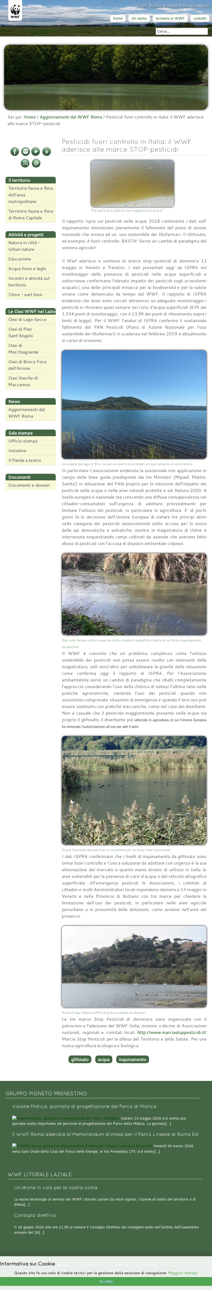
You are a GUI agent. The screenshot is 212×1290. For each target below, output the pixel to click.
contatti (200, 18)
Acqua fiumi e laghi (27, 268)
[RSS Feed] (25, 167)
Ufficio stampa (23, 441)
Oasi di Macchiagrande (23, 348)
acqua (104, 1059)
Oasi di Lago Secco (27, 319)
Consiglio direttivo (35, 1215)
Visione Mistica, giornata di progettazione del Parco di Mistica (84, 1106)
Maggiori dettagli (183, 1272)
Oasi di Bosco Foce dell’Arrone (27, 365)
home (118, 18)
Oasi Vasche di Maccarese (23, 381)
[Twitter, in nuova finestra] (36, 155)
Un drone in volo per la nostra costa (55, 1187)
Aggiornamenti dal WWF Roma (71, 117)
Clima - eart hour (25, 294)
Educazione (19, 259)
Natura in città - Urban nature (24, 245)
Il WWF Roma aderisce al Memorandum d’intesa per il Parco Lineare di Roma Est (105, 1134)
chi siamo (139, 18)
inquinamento (132, 1059)
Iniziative (17, 450)
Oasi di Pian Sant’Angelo (20, 332)
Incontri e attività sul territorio (28, 281)
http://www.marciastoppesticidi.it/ (171, 1032)
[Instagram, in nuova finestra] (26, 155)
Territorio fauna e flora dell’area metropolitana (30, 194)
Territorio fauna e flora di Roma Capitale (30, 214)
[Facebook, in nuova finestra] (15, 155)
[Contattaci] (36, 167)
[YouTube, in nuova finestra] (47, 155)
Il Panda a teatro (24, 460)
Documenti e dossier (29, 485)
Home (29, 117)
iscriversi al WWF (170, 18)
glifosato (80, 1059)
